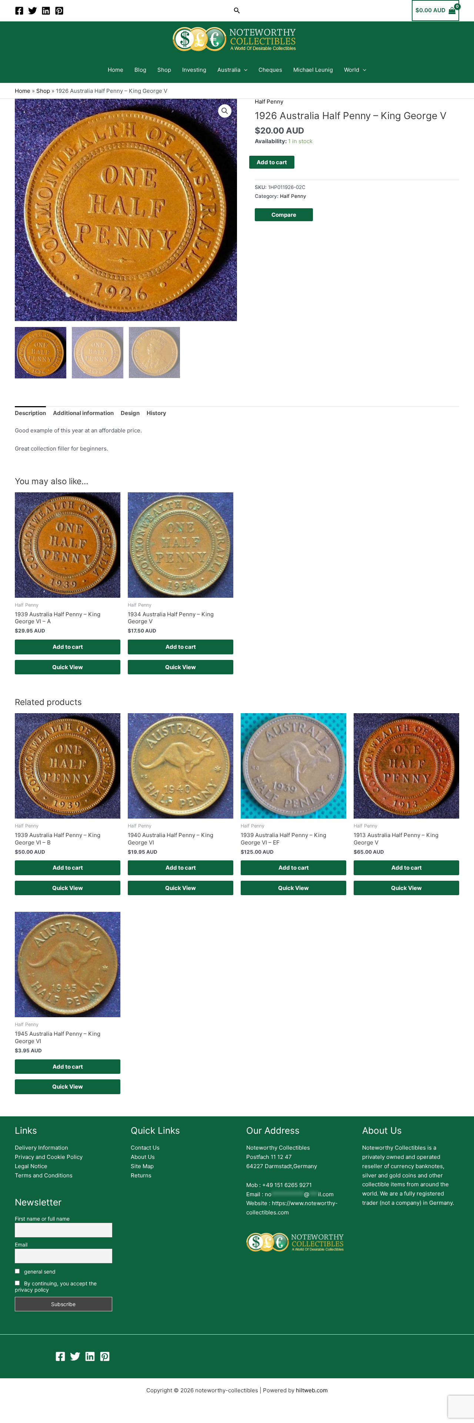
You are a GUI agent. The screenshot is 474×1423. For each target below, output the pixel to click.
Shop (164, 69)
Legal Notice (31, 1166)
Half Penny (269, 101)
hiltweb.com (312, 1390)
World (351, 69)
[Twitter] (32, 10)
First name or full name (42, 1218)
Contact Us (145, 1147)
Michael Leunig (313, 69)
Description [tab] (30, 413)
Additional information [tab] (83, 413)
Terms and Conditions (44, 1175)
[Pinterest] (59, 10)
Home (115, 69)
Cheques (270, 69)
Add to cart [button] (68, 646)
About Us (143, 1156)
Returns (141, 1175)
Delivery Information (41, 1147)
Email (21, 1244)
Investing (194, 69)
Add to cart (272, 162)
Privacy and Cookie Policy (49, 1156)
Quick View (67, 667)
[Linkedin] (45, 10)
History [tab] (156, 413)
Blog (140, 69)
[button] (237, 10)
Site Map (142, 1166)
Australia (228, 69)
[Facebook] (19, 10)
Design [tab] (130, 413)
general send (39, 1271)
